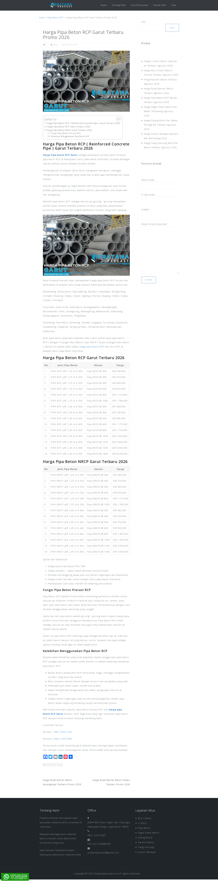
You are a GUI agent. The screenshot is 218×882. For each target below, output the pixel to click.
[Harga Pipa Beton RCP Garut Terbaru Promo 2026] (86, 80)
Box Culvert (144, 818)
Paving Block (145, 837)
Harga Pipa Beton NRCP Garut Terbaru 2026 (69, 130)
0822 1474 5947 (63, 738)
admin (55, 44)
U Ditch (142, 823)
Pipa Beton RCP (55, 17)
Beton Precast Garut (52, 764)
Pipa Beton (144, 827)
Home (104, 5)
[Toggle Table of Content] (117, 119)
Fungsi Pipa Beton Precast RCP (66, 133)
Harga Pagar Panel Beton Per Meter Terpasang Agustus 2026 (160, 111)
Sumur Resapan (147, 852)
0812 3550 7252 (63, 731)
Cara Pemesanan (139, 5)
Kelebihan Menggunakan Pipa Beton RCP (70, 136)
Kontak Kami (159, 5)
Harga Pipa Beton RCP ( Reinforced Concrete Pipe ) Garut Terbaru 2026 (83, 123)
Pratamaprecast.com (106, 873)
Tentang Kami (119, 5)
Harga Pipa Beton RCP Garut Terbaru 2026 (68, 126)
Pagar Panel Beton (148, 832)
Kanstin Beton (146, 842)
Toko (173, 5)
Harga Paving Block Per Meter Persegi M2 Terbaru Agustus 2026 (161, 125)
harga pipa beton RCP (91, 346)
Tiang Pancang (146, 847)
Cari (143, 21)
